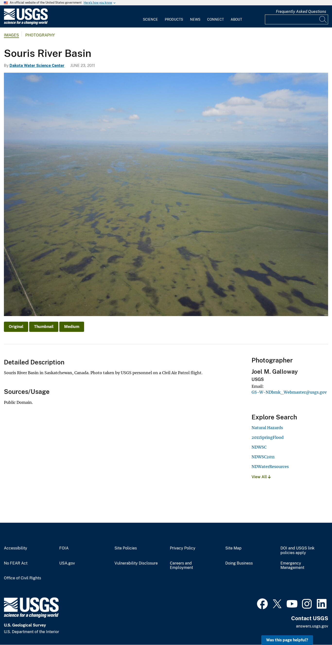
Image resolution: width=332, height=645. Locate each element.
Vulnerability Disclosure (136, 563)
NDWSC (259, 447)
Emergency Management (292, 565)
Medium (71, 326)
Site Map (233, 548)
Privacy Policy (182, 548)
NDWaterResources (270, 466)
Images (11, 35)
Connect (215, 19)
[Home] (26, 23)
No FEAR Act (15, 563)
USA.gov (67, 563)
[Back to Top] (314, 627)
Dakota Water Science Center (36, 65)
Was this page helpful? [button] (287, 640)
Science (150, 19)
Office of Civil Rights (22, 578)
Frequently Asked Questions (301, 11)
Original (16, 326)
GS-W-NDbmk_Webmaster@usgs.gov (289, 392)
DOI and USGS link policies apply (297, 550)
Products (174, 19)
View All (260, 477)
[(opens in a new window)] (262, 603)
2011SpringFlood (268, 437)
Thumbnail (43, 326)
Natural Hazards (267, 427)
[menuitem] (150, 16)
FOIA (64, 548)
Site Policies (125, 548)
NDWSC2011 (263, 456)
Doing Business (239, 563)
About (236, 19)
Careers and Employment (181, 565)
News (195, 19)
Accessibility (15, 548)
